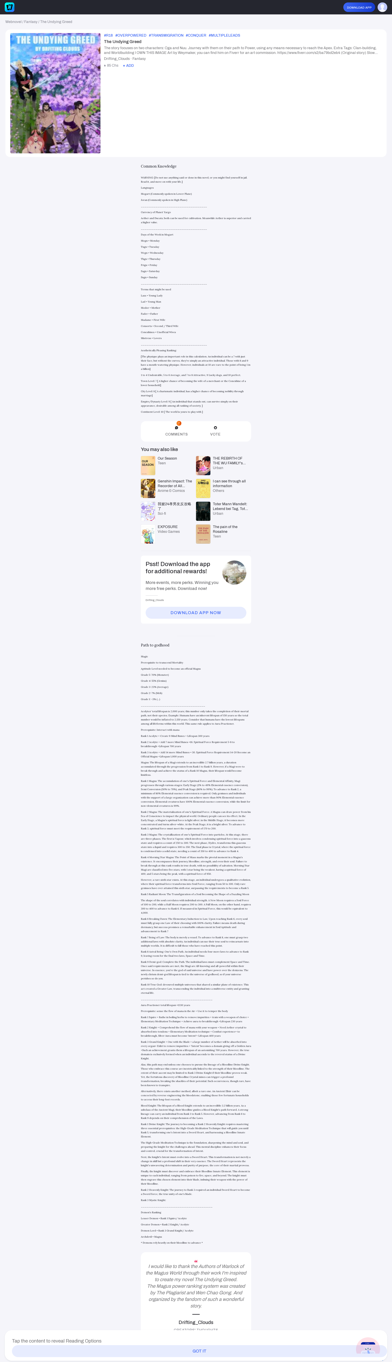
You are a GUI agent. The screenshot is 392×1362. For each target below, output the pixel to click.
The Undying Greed (56, 22)
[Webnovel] (9, 7)
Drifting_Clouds (196, 1322)
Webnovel (13, 22)
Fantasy (31, 22)
